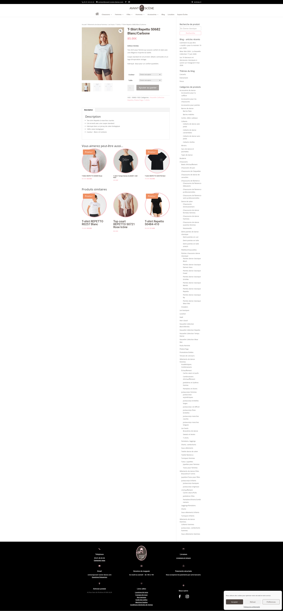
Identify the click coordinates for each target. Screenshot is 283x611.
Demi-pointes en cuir (191, 237)
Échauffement (186, 370)
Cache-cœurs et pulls (191, 373)
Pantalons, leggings (188, 441)
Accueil (84, 24)
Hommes (139, 15)
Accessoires (152, 15)
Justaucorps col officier (191, 407)
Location (171, 15)
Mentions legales (141, 602)
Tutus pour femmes (190, 468)
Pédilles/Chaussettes (189, 250)
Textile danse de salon (189, 451)
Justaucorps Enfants (188, 481)
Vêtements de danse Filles (189, 471)
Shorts (183, 509)
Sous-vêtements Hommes (190, 534)
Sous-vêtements (187, 448)
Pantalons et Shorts (190, 389)
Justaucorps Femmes (189, 392)
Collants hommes (187, 524)
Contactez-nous (99, 560)
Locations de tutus (141, 592)
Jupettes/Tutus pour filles (190, 477)
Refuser (253, 602)
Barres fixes (187, 111)
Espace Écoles (182, 15)
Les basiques (184, 310)
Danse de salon (187, 201)
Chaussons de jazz (188, 168)
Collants (184, 121)
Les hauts (111, 24)
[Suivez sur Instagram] (187, 596)
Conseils (183, 74)
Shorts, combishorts (188, 445)
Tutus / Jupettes (187, 462)
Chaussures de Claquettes (191, 171)
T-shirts (118, 24)
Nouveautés (187, 228)
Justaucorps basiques (191, 483)
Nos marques (141, 597)
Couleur (131, 75)
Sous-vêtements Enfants (190, 512)
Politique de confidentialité (252, 607)
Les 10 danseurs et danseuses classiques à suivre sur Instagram (188, 60)
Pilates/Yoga (138, 100)
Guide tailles (141, 600)
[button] (120, 31)
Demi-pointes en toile (191, 240)
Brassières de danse (190, 431)
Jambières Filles (189, 496)
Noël (181, 317)
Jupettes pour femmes (191, 464)
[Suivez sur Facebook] (179, 596)
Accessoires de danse (188, 90)
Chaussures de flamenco (190, 181)
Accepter (234, 602)
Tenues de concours (187, 356)
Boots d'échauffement (189, 164)
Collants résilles (189, 142)
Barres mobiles (188, 114)
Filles (128, 15)
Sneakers (184, 307)
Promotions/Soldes (186, 352)
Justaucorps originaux (191, 487)
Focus (182, 81)
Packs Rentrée (185, 345)
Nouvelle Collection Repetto (190, 330)
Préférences (271, 602)
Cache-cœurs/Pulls (190, 493)
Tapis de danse (187, 155)
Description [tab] (88, 110)
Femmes (118, 15)
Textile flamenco (187, 455)
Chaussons (106, 15)
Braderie (183, 158)
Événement (184, 78)
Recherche (190, 33)
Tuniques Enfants (187, 516)
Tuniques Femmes (188, 458)
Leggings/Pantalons (188, 505)
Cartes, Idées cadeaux (189, 118)
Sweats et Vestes (189, 434)
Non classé (184, 320)
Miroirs (184, 145)
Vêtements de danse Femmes (97, 24)
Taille (130, 80)
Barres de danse (187, 108)
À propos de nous (141, 595)
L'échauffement (187, 490)
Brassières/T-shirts (188, 474)
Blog (163, 15)
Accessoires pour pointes (190, 105)
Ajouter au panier (148, 87)
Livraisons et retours (183, 558)
